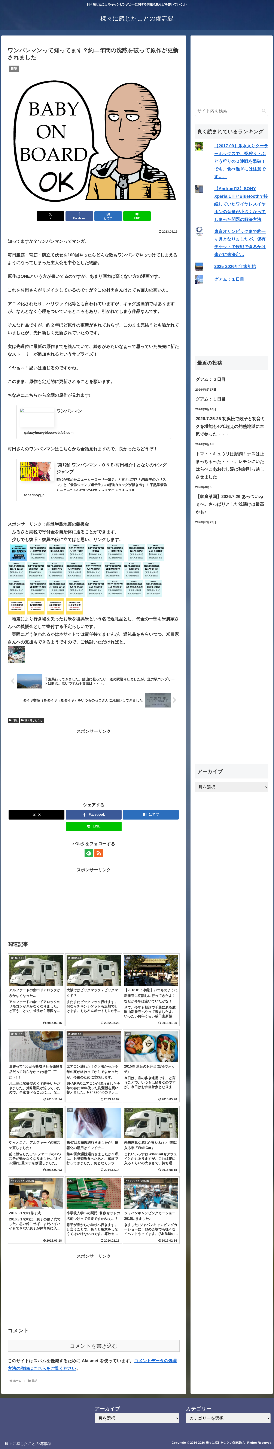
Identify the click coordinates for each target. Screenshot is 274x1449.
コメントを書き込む (94, 1346)
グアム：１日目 (229, 279)
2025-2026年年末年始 (235, 266)
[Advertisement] (94, 765)
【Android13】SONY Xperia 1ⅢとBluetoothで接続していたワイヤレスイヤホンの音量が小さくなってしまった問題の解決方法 (241, 204)
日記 (15, 720)
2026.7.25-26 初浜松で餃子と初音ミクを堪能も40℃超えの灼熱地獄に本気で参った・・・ (230, 426)
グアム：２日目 (211, 379)
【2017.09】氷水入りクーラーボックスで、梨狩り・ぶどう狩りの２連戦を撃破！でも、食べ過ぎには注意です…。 (241, 161)
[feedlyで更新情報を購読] (89, 853)
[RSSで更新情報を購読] (98, 853)
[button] (264, 110)
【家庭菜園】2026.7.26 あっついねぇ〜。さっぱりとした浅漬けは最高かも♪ (230, 504)
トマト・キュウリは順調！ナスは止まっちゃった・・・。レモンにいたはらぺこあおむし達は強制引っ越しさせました (230, 465)
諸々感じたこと (34, 720)
